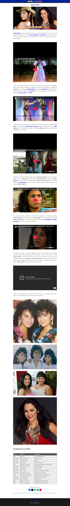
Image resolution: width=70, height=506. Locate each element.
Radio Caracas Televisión (31, 126)
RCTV (30, 92)
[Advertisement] (35, 49)
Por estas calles (22, 92)
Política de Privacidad (32, 500)
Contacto (40, 500)
